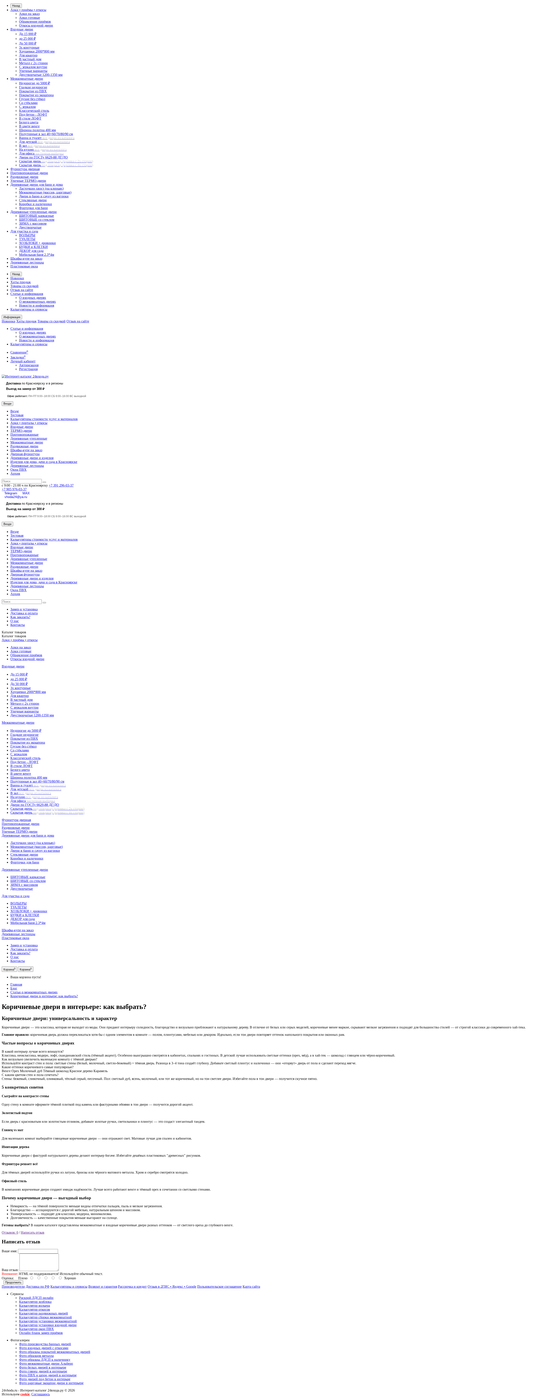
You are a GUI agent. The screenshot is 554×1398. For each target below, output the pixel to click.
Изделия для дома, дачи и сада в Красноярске (43, 462)
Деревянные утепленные (28, 438)
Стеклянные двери (33, 200)
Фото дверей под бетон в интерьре (44, 1379)
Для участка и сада (24, 231)
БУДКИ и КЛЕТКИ (33, 247)
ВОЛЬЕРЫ (27, 235)
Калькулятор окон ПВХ (36, 1329)
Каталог (14, 636)
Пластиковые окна (24, 266)
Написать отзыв (32, 1232)
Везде (14, 411)
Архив (15, 473)
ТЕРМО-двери (21, 430)
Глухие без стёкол (32, 99)
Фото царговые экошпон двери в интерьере (51, 1383)
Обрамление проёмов (35, 21)
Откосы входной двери (36, 25)
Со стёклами (28, 103)
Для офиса (41, 153)
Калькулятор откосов (34, 1309)
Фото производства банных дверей (45, 1344)
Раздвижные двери (24, 177)
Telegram (10, 493)
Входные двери (21, 29)
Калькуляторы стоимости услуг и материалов (44, 419)
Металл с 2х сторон (33, 63)
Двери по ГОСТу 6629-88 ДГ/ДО (43, 157)
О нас (14, 621)
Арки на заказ (29, 14)
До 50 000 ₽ (27, 43)
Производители (13, 1286)
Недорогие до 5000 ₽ (34, 83)
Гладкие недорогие (33, 87)
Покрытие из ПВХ (33, 91)
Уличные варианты (33, 71)
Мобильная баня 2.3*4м (36, 254)
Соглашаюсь (40, 1394)
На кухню (43, 149)
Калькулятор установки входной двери (48, 1325)
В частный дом (30, 59)
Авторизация (29, 365)
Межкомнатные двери (26, 78)
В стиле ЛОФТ (30, 118)
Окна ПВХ (18, 469)
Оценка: (8, 1278)
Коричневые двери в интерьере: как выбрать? (44, 996)
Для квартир (28, 55)
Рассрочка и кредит (132, 1286)
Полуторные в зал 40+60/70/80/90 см (46, 134)
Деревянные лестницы (27, 262)
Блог (13, 988)
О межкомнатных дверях (37, 301)
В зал (39, 145)
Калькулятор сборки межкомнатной (45, 1317)
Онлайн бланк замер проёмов (41, 1333)
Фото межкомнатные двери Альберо (46, 1363)
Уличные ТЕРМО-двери (28, 181)
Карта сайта (251, 1286)
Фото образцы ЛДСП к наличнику (44, 1359)
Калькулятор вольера (34, 1305)
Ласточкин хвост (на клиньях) (41, 188)
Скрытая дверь (56, 161)
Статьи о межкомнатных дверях (34, 992)
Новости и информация (36, 305)
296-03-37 (61, 485)
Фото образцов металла (36, 1356)
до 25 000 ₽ (27, 38)
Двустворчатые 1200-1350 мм (41, 75)
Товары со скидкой (24, 286)
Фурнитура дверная (25, 169)
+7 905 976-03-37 (14, 489)
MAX (26, 493)
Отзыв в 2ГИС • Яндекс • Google (172, 1286)
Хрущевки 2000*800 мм (37, 51)
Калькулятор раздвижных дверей (43, 1313)
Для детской (44, 142)
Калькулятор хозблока (35, 1302)
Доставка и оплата (24, 613)
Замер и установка (24, 609)
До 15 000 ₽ (27, 34)
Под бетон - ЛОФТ (33, 114)
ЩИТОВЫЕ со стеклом (36, 219)
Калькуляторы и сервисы (28, 309)
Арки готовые (29, 17)
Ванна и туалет (46, 138)
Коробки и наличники (35, 204)
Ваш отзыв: (10, 1270)
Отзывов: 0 (10, 1232)
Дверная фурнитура (25, 454)
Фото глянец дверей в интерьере (43, 1371)
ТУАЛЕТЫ (27, 239)
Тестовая (16, 415)
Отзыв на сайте (21, 290)
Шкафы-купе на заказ (26, 258)
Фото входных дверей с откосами (43, 1348)
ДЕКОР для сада (31, 251)
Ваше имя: (9, 1251)
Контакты (17, 625)
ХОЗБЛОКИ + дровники (37, 243)
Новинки (17, 278)
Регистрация (28, 369)
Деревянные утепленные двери (33, 212)
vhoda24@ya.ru (16, 497)
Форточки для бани (33, 208)
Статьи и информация (26, 294)
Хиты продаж (20, 282)
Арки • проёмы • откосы (28, 10)
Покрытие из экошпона (36, 95)
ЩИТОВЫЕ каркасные (36, 216)
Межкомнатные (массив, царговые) (45, 192)
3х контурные (29, 47)
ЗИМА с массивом (33, 223)
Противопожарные (24, 434)
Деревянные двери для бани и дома (36, 184)
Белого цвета (28, 122)
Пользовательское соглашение (219, 1286)
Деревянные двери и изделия (31, 458)
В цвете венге (29, 126)
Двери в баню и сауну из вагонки (44, 196)
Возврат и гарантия (102, 1286)
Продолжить (13, 1282)
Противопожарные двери (29, 173)
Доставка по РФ (38, 1286)
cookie (25, 1394)
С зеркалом (27, 107)
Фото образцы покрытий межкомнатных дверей (54, 1352)
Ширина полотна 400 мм (37, 130)
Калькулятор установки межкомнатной (48, 1321)
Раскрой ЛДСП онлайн (36, 1298)
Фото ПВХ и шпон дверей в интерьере (48, 1375)
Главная (16, 984)
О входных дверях (32, 297)
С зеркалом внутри (33, 67)
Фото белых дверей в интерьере (42, 1367)
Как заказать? (20, 617)
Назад (16, 5)
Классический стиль (34, 110)
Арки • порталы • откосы (28, 423)
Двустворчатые (30, 227)
